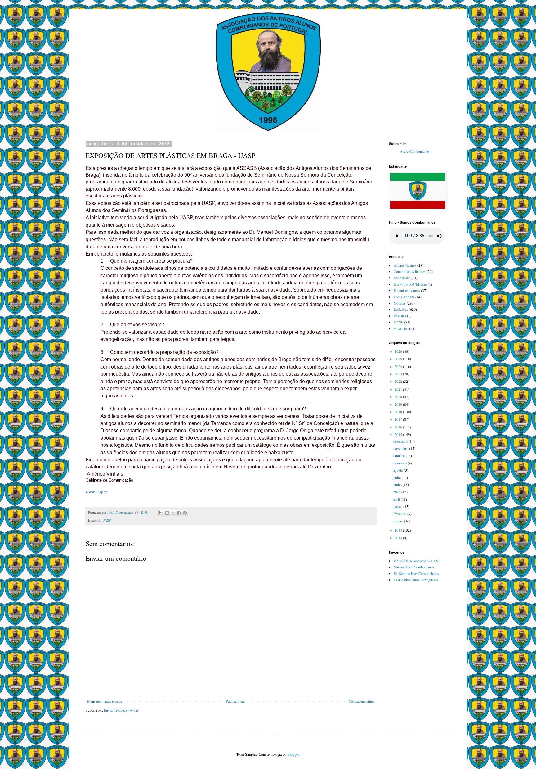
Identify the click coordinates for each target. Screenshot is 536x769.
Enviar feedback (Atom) (121, 710)
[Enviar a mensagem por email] (161, 513)
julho (397, 477)
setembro (400, 462)
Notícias (400, 303)
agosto (398, 470)
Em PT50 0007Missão (410, 284)
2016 (399, 426)
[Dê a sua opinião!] (167, 513)
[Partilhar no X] (173, 513)
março (398, 506)
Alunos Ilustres (405, 265)
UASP (106, 520)
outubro (399, 455)
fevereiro (400, 513)
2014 (399, 529)
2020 (399, 396)
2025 (399, 358)
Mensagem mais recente (104, 701)
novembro (401, 448)
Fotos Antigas (404, 296)
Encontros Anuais (407, 290)
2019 (399, 404)
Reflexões (401, 309)
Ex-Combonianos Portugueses (416, 579)
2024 (399, 366)
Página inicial (235, 701)
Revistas (400, 315)
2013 (399, 537)
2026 (399, 351)
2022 (399, 381)
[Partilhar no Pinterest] (185, 513)
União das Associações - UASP (417, 560)
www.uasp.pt (97, 492)
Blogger (293, 754)
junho (398, 484)
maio (397, 491)
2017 (399, 419)
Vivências (401, 328)
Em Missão (402, 277)
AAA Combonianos (415, 151)
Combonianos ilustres (410, 271)
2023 (399, 373)
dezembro (401, 441)
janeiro (398, 520)
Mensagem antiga (361, 701)
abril (397, 499)
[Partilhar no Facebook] (179, 513)
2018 (399, 411)
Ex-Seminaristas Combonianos (416, 573)
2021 (399, 389)
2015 (399, 434)
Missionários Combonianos (414, 566)
